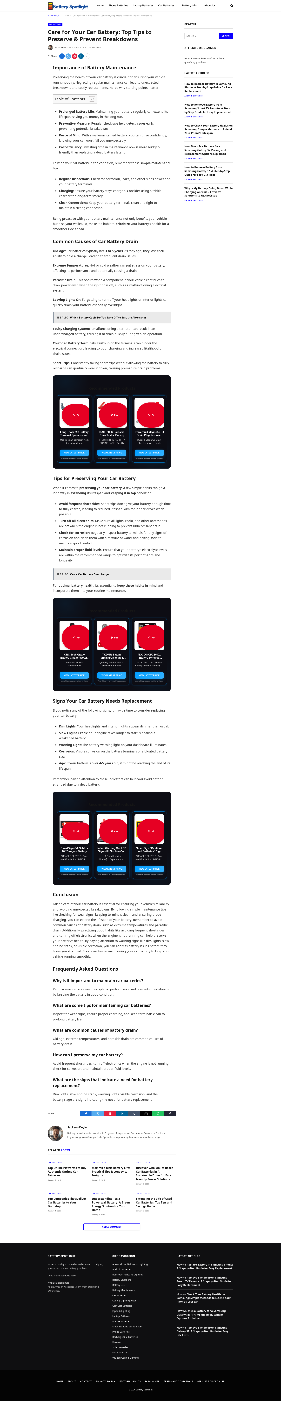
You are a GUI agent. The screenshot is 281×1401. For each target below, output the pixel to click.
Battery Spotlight (144, 1389)
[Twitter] (36, 83)
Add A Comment (111, 1227)
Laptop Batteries (143, 5)
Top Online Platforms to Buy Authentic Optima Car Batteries (67, 1171)
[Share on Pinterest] (74, 56)
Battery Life (118, 1284)
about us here (68, 1275)
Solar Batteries (120, 1347)
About (72, 1381)
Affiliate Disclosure (211, 1381)
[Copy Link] (36, 116)
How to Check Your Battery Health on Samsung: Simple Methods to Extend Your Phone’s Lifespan (208, 129)
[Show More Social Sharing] (87, 56)
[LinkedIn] (36, 91)
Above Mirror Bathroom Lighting (130, 1264)
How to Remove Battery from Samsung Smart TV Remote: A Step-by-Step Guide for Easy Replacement (207, 108)
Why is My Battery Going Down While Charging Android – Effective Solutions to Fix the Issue (208, 191)
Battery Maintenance (123, 1290)
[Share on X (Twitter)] (68, 56)
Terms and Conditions (178, 1381)
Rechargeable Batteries (125, 1336)
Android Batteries (193, 96)
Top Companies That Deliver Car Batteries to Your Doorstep (67, 1202)
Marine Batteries (121, 1321)
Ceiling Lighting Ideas (124, 1300)
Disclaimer (152, 1381)
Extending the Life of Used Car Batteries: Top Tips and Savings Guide (154, 1202)
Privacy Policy (105, 1381)
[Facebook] (36, 75)
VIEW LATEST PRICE (74, 453)
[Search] (231, 5)
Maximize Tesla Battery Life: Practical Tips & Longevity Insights (111, 1171)
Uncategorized (120, 1352)
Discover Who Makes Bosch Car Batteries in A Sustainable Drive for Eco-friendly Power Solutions (154, 1173)
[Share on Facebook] (62, 56)
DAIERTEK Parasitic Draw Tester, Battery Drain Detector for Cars (112, 435)
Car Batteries (166, 5)
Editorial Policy (130, 1381)
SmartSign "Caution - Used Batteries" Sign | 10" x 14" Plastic (149, 851)
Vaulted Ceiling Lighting (125, 1357)
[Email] (36, 108)
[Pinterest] (36, 100)
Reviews (116, 1342)
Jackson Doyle (64, 47)
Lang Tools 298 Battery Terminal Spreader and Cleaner (74, 435)
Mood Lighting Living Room (127, 1326)
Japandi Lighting (121, 1310)
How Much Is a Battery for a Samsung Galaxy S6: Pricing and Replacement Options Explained (205, 150)
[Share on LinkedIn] (81, 56)
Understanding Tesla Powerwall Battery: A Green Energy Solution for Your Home (111, 1204)
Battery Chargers (121, 1279)
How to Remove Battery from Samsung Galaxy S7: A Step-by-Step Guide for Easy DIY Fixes (207, 171)
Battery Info (189, 5)
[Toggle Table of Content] (90, 99)
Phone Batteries (118, 5)
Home (100, 5)
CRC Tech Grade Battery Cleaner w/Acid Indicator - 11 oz (74, 657)
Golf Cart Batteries (122, 1305)
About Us (209, 5)
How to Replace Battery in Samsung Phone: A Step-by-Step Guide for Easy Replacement (208, 87)
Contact (86, 1381)
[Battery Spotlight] (68, 5)
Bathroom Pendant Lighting (127, 1274)
